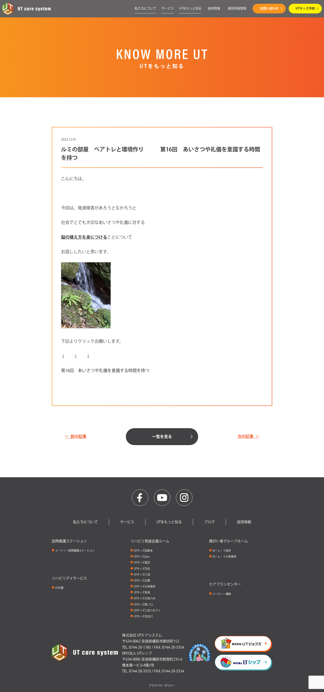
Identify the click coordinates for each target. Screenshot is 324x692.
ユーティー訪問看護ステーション (75, 550)
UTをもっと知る (190, 8)
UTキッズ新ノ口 (143, 604)
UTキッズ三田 (142, 574)
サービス (168, 8)
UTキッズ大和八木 (144, 598)
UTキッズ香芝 (142, 562)
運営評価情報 (237, 8)
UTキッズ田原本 (143, 550)
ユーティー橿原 (221, 594)
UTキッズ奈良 (142, 592)
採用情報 (214, 8)
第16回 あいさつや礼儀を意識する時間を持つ (105, 370)
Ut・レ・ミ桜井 (221, 550)
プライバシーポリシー (162, 685)
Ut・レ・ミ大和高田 (224, 556)
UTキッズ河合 (142, 568)
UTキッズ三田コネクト (147, 610)
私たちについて (145, 8)
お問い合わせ (269, 8)
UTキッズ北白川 (143, 616)
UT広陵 (59, 587)
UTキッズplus (142, 556)
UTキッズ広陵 (142, 580)
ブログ (209, 522)
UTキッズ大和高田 (144, 586)
